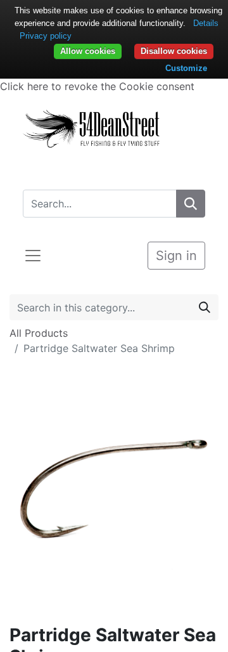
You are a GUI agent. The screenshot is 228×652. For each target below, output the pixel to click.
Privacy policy (46, 36)
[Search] (190, 204)
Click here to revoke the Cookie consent (97, 86)
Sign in (176, 255)
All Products (39, 333)
